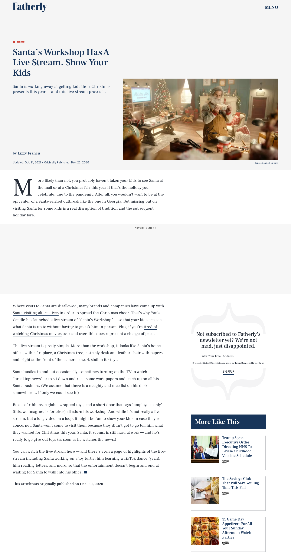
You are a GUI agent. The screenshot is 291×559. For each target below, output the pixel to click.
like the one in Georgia (100, 201)
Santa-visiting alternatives (36, 312)
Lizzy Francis (29, 153)
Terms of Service (241, 363)
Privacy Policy (258, 363)
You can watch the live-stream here (44, 451)
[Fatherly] (30, 7)
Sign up (228, 371)
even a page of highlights (123, 451)
